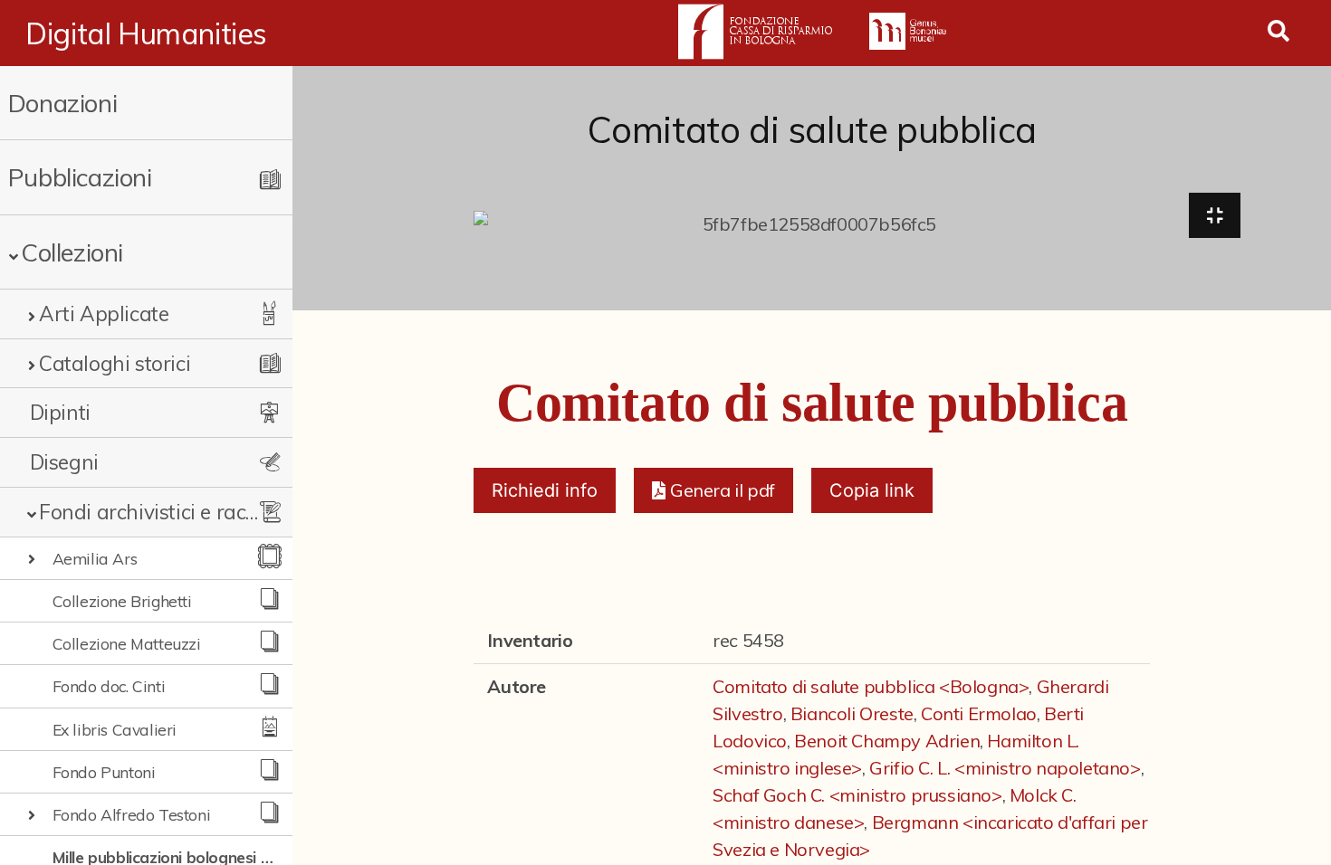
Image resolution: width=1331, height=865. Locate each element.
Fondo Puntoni (104, 772)
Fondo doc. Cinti (109, 686)
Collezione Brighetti (122, 601)
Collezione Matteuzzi (127, 643)
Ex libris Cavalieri (115, 729)
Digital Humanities (146, 33)
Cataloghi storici (114, 363)
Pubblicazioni (80, 177)
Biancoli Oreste (852, 713)
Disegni (64, 462)
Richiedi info (545, 490)
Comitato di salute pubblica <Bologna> (871, 686)
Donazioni (62, 103)
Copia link (871, 490)
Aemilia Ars (95, 558)
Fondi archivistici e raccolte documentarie (151, 512)
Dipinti (60, 412)
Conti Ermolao (979, 713)
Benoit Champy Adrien (887, 740)
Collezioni (72, 252)
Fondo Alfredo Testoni (132, 814)
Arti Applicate (103, 313)
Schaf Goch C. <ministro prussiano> (857, 795)
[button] (713, 490)
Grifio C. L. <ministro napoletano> (1004, 767)
